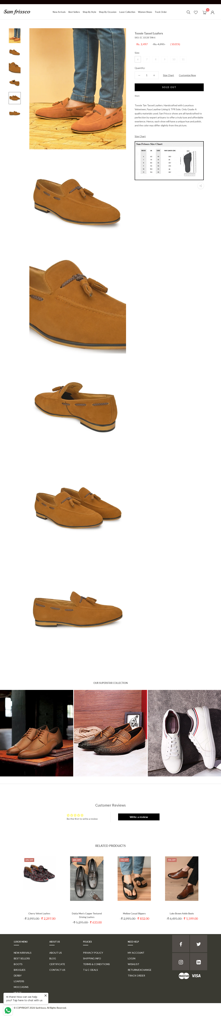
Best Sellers (74, 12)
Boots (18, 964)
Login (131, 958)
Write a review (139, 816)
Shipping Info (92, 958)
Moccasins (21, 986)
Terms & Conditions (96, 964)
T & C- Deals (90, 969)
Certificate (57, 964)
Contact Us (57, 969)
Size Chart (168, 75)
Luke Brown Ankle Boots (182, 913)
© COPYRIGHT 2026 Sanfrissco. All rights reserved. (40, 1007)
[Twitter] (147, 95)
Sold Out (169, 87)
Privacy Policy (93, 952)
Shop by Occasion (107, 12)
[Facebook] (143, 95)
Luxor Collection (127, 12)
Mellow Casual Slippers (134, 913)
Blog (52, 958)
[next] (210, 887)
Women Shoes (145, 12)
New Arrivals (59, 12)
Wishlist (133, 964)
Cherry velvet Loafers (39, 913)
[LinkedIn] (198, 961)
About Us (55, 952)
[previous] (11, 887)
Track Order (161, 12)
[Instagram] (180, 961)
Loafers (19, 981)
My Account (136, 952)
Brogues (19, 969)
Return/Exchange (139, 969)
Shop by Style (89, 12)
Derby (18, 975)
